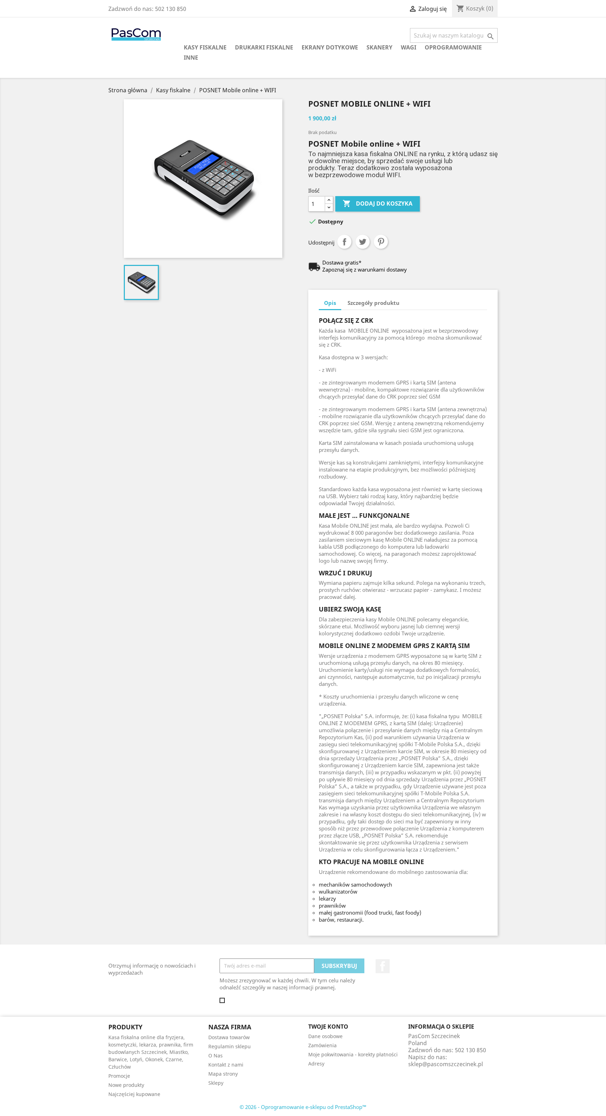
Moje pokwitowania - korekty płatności (353, 1054)
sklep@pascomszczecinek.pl (445, 1064)
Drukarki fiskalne (264, 47)
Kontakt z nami (225, 1064)
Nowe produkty (126, 1085)
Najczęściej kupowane (134, 1094)
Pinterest (381, 242)
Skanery (379, 47)
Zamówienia (322, 1045)
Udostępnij (344, 242)
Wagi (408, 47)
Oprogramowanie (453, 47)
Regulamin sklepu (229, 1046)
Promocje (119, 1075)
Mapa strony (223, 1073)
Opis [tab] (330, 302)
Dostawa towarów (229, 1037)
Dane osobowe (325, 1036)
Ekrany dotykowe (330, 47)
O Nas (215, 1055)
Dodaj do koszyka (377, 203)
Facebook (383, 966)
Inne (191, 57)
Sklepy (215, 1083)
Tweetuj (363, 242)
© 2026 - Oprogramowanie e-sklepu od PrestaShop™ (303, 1106)
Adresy (316, 1063)
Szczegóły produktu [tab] (373, 302)
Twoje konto (328, 1026)
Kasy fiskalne (205, 47)
